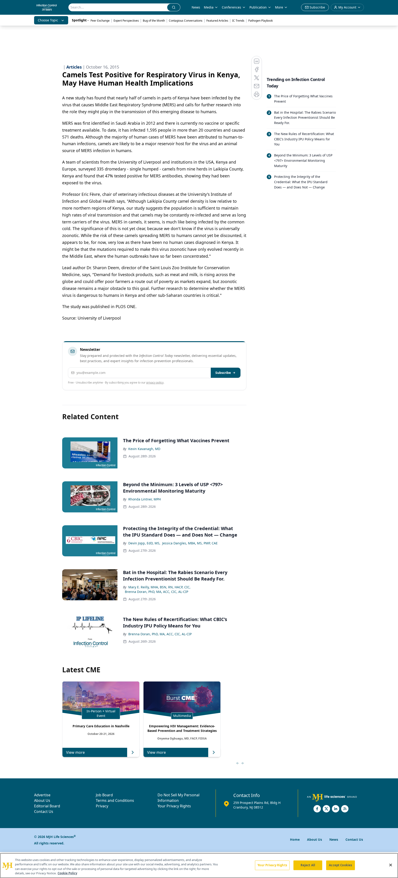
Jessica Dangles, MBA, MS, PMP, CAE (190, 543)
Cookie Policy (67, 873)
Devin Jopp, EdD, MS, (144, 543)
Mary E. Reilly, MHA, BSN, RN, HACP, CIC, (159, 587)
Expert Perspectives (126, 21)
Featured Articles (217, 21)
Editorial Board (47, 806)
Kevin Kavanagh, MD (144, 449)
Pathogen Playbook (260, 21)
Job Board (104, 794)
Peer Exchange (100, 21)
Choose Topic (48, 20)
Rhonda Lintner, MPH (144, 499)
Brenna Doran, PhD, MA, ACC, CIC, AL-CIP (156, 591)
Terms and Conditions (115, 800)
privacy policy (155, 382)
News (196, 7)
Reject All (308, 865)
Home (295, 839)
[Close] (391, 865)
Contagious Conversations (185, 21)
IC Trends (238, 21)
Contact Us (43, 811)
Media (209, 7)
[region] (199, 865)
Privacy (102, 806)
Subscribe (223, 372)
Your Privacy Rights (174, 806)
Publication (258, 7)
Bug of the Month (154, 21)
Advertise (42, 794)
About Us (42, 800)
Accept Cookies (340, 865)
